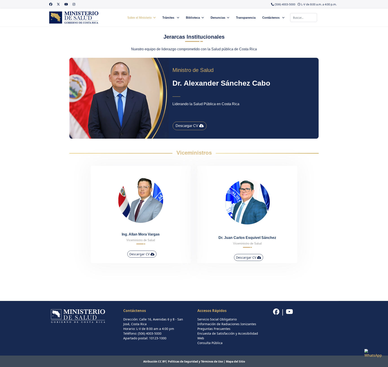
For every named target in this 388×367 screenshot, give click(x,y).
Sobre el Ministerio (139, 17)
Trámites (168, 17)
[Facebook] (50, 4)
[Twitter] (58, 4)
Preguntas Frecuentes (213, 329)
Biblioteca (193, 17)
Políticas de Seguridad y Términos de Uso (195, 361)
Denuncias (218, 17)
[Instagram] (74, 4)
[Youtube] (66, 4)
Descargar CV (187, 126)
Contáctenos (271, 17)
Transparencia (246, 17)
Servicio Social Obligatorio (217, 319)
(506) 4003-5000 (285, 4)
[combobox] (303, 17)
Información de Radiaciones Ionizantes (226, 324)
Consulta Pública (210, 343)
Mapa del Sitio (235, 361)
